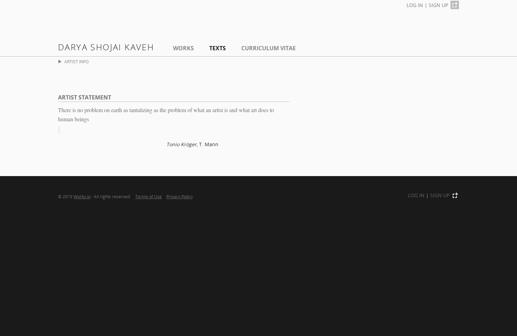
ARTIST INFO (76, 62)
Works (183, 48)
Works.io (82, 196)
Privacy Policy (179, 196)
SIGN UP (438, 5)
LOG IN (415, 5)
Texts (217, 48)
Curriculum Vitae (268, 48)
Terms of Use (148, 196)
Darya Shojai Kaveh (106, 47)
